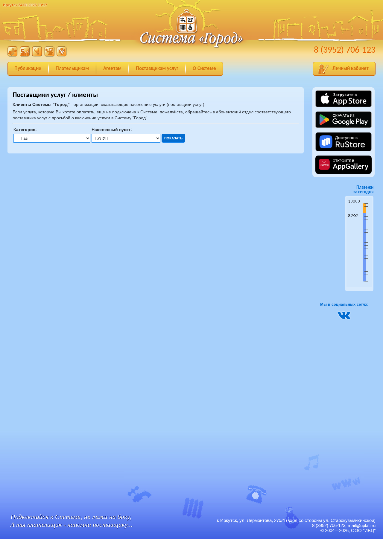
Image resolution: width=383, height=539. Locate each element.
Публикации (27, 68)
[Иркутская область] (12, 55)
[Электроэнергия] (37, 55)
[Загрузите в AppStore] (343, 106)
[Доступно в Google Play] (343, 129)
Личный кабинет (350, 68)
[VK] (344, 317)
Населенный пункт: (112, 129)
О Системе (204, 68)
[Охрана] (62, 55)
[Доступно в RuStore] (343, 150)
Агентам (112, 68)
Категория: (25, 129)
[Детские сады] (49, 55)
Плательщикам (72, 68)
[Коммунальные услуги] (25, 55)
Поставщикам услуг (157, 68)
